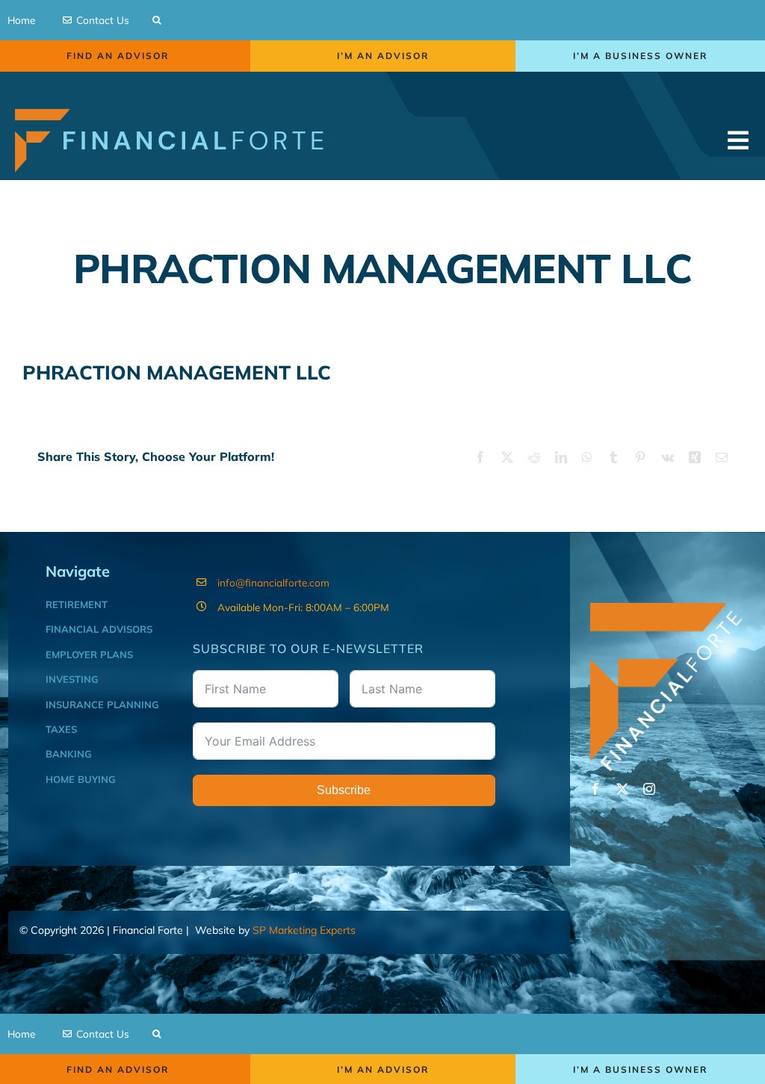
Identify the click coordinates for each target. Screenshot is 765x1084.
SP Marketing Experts (304, 930)
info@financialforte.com (273, 582)
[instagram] (649, 789)
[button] (156, 20)
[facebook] (595, 789)
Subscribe (344, 790)
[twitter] (622, 789)
